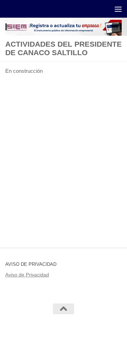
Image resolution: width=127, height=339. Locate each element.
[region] (63, 27)
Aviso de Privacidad (27, 274)
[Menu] (118, 9)
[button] (117, 28)
